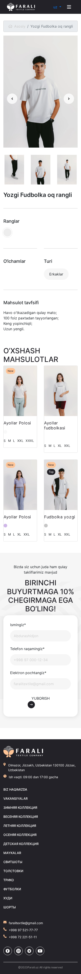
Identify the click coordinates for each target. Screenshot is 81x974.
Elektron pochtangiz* (28, 672)
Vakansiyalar (15, 798)
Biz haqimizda (15, 789)
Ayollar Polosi (17, 423)
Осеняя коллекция (19, 835)
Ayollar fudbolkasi (54, 425)
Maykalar (12, 853)
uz (55, 7)
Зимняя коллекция (20, 807)
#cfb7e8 (5, 525)
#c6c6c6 (46, 525)
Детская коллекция (20, 844)
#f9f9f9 (5, 432)
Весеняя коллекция (20, 816)
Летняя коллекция (19, 826)
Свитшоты (12, 862)
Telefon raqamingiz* (27, 648)
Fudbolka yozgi (59, 517)
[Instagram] (18, 951)
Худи (7, 898)
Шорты (9, 907)
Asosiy (19, 26)
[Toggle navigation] (69, 7)
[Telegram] (29, 951)
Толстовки (13, 871)
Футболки (12, 889)
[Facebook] (7, 951)
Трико (8, 880)
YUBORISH (41, 698)
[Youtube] (40, 951)
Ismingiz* (18, 624)
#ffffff (46, 437)
